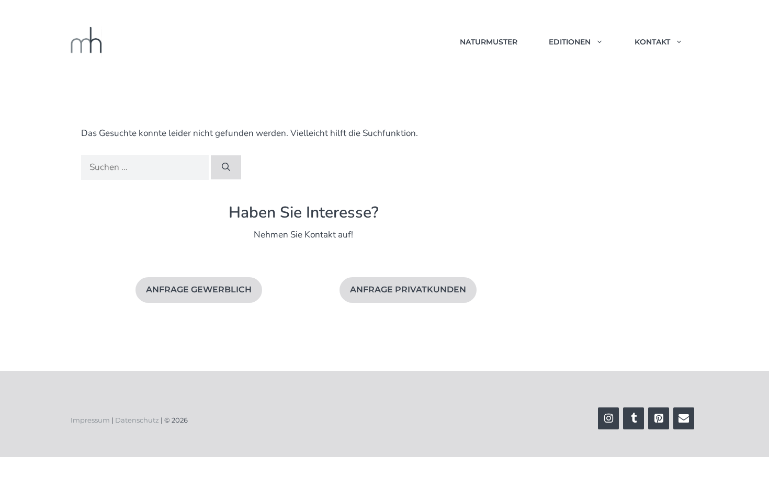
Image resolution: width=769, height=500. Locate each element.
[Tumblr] (633, 418)
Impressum (90, 420)
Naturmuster (488, 42)
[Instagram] (608, 418)
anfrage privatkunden (408, 289)
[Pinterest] (658, 418)
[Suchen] (226, 167)
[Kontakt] (683, 418)
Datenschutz (137, 420)
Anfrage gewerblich (199, 289)
